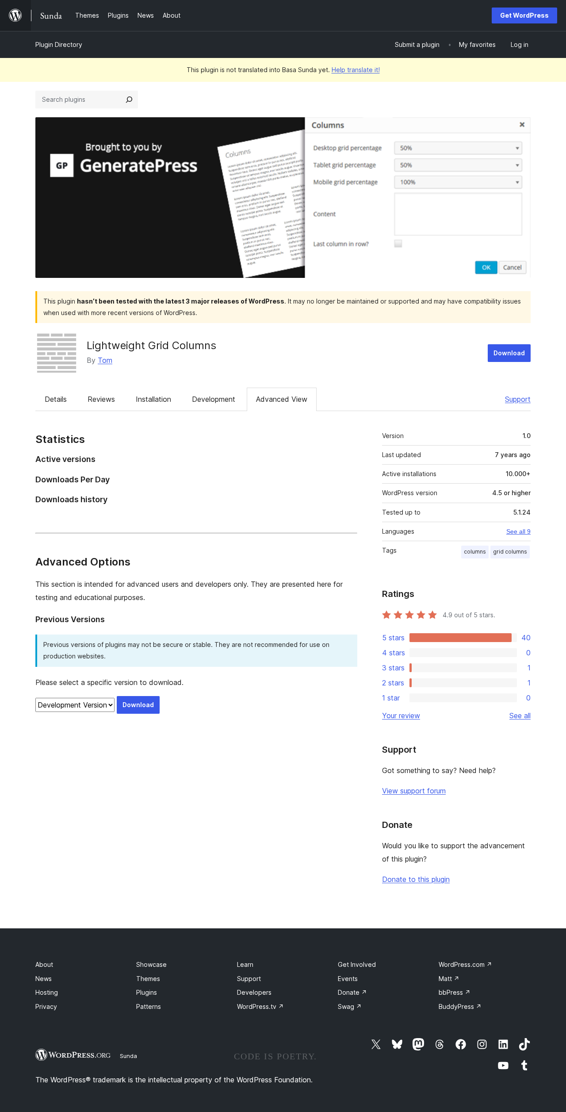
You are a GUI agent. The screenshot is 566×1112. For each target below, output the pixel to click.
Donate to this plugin (416, 879)
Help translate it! (356, 69)
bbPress (454, 992)
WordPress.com (465, 964)
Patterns (148, 1006)
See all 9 (518, 531)
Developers (254, 992)
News (43, 978)
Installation (153, 399)
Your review (401, 715)
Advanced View (281, 399)
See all (520, 715)
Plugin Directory (58, 44)
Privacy (46, 1006)
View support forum (414, 790)
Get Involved (357, 964)
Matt (449, 978)
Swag (350, 1006)
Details (56, 399)
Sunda (128, 1055)
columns (475, 551)
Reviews (101, 399)
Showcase (151, 964)
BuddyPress (460, 1006)
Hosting (46, 992)
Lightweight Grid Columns (151, 345)
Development (213, 399)
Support (518, 399)
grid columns (510, 551)
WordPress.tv (260, 1006)
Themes (148, 978)
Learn (245, 964)
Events (348, 978)
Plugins (146, 992)
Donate (352, 992)
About (44, 964)
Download (509, 353)
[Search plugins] (129, 99)
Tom (105, 360)
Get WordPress (524, 15)
